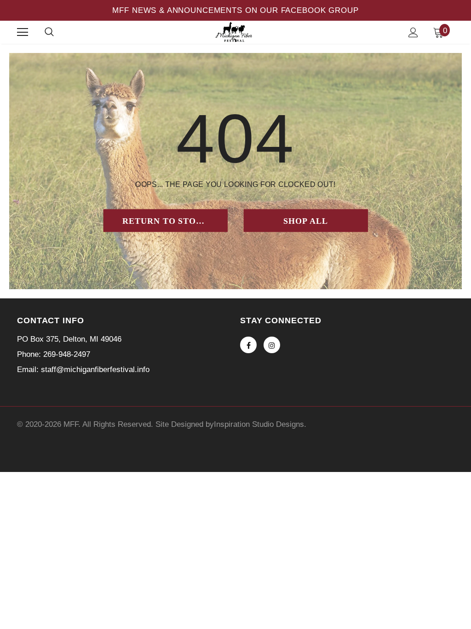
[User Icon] (413, 32)
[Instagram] (272, 345)
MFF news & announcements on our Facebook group (235, 10)
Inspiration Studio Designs (259, 424)
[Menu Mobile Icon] (22, 32)
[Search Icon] (49, 32)
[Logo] (234, 32)
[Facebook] (248, 345)
